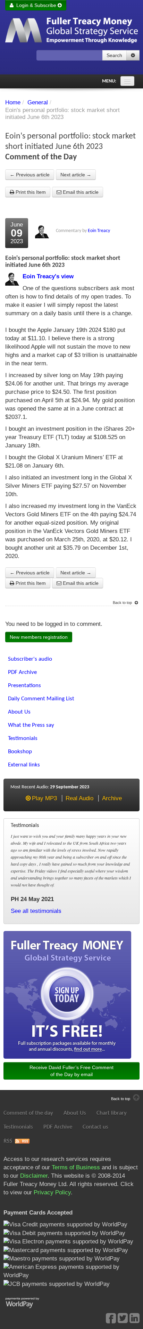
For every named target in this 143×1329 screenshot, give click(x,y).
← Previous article (30, 174)
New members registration (39, 637)
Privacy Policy (52, 1192)
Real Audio (79, 798)
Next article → (75, 174)
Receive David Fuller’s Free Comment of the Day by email (71, 1071)
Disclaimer (34, 1175)
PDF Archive (57, 1127)
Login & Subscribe (36, 5)
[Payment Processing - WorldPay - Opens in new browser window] (27, 1302)
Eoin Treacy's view (48, 276)
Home (12, 102)
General (37, 102)
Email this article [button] (80, 192)
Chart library (111, 1113)
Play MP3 (44, 798)
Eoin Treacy (99, 230)
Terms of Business (76, 1167)
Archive (112, 798)
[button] (133, 55)
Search (114, 55)
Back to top (123, 602)
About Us (75, 1113)
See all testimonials (36, 911)
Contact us (95, 1127)
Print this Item (30, 192)
